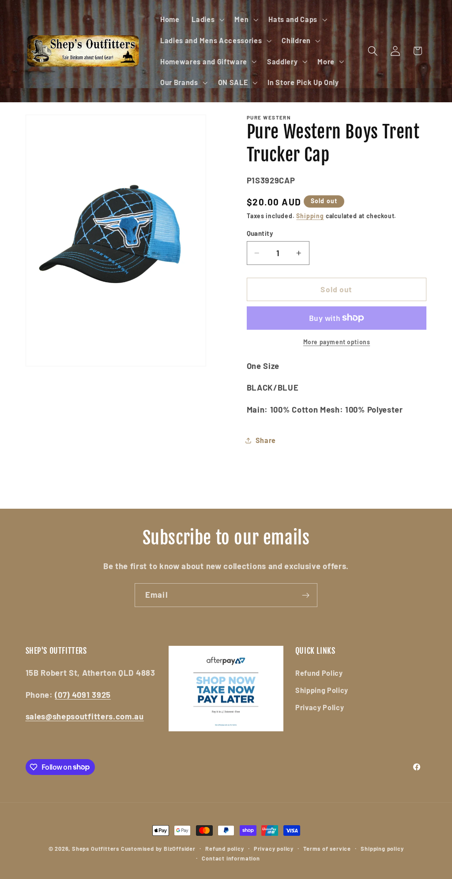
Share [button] (266, 440)
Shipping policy (382, 848)
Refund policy (224, 848)
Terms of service (327, 848)
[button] (206, 19)
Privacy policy (274, 848)
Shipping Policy (321, 690)
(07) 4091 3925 (83, 695)
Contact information (231, 858)
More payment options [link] (336, 342)
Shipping (310, 216)
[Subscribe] (305, 595)
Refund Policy (319, 673)
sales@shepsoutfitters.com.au (85, 716)
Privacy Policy (319, 707)
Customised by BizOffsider (158, 848)
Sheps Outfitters (95, 848)
